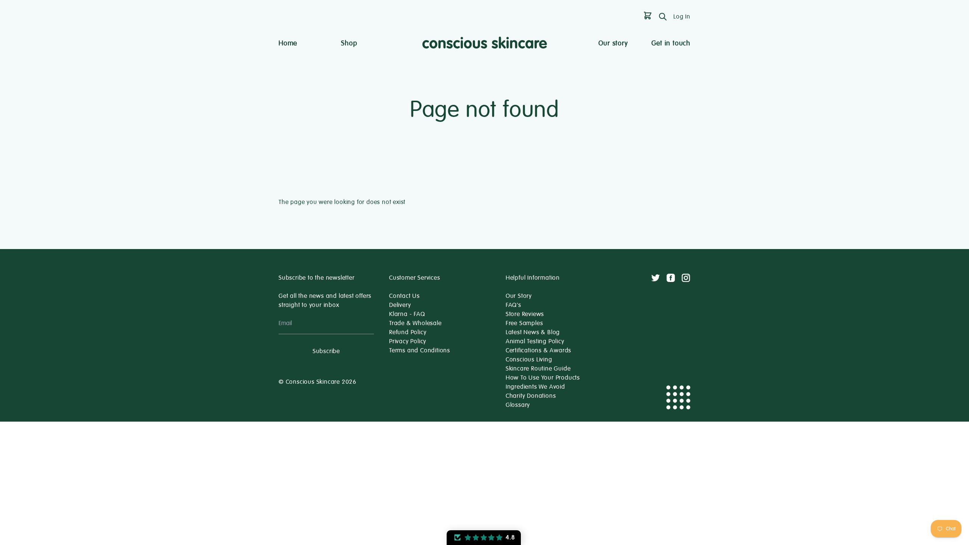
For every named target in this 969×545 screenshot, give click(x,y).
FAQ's (513, 305)
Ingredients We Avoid (535, 387)
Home (288, 43)
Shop (349, 43)
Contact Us (404, 296)
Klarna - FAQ (407, 314)
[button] (484, 537)
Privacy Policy (407, 341)
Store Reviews (525, 314)
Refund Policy (407, 332)
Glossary (518, 405)
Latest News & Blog (533, 332)
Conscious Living (529, 359)
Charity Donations (531, 396)
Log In (681, 16)
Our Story (519, 296)
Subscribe (326, 351)
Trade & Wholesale (415, 323)
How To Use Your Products (543, 378)
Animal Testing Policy (535, 341)
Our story (613, 43)
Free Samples (524, 323)
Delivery (400, 305)
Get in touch (670, 43)
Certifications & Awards (538, 350)
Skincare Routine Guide (538, 368)
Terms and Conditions (419, 350)
